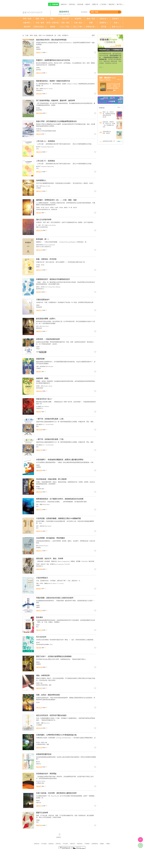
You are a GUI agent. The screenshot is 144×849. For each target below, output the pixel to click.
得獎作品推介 (39, 26)
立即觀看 (86, 843)
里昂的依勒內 (39, 244)
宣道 (37, 822)
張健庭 (38, 605)
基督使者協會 (39, 388)
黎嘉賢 (38, 800)
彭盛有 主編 (39, 683)
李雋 (104, 126)
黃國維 (38, 820)
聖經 (52, 18)
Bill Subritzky (49, 366)
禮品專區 (27, 26)
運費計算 (95, 4)
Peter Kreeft (48, 526)
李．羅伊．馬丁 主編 (41, 225)
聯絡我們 (112, 4)
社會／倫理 (40, 22)
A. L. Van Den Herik (48, 424)
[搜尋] (119, 12)
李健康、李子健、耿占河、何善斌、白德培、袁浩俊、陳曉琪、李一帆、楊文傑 (56, 207)
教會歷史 (78, 18)
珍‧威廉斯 (38, 406)
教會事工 (115, 18)
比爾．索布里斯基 (40, 366)
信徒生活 (103, 18)
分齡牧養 (26, 22)
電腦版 (102, 843)
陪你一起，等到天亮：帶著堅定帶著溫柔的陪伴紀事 (109, 113)
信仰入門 (65, 18)
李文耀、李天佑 (40, 264)
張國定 (38, 305)
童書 (91, 22)
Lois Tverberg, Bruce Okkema (52, 286)
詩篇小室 (38, 802)
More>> (101, 67)
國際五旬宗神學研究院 (42, 227)
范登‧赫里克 (39, 424)
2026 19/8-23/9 (64, 12)
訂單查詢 (103, 4)
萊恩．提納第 (106, 133)
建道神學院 (39, 110)
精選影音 (103, 22)
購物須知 (36, 843)
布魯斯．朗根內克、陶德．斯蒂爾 (45, 564)
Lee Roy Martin (51, 225)
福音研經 (38, 69)
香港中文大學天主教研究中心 (43, 246)
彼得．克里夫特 (40, 526)
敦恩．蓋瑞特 (39, 88)
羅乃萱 (104, 117)
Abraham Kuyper (43, 545)
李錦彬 (38, 67)
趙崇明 (38, 642)
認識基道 (51, 843)
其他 (115, 22)
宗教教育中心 (39, 408)
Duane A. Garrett (48, 88)
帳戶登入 (120, 4)
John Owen (45, 326)
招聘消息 (72, 4)
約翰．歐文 (39, 326)
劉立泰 (38, 761)
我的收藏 (80, 4)
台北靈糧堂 (39, 725)
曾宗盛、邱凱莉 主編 (41, 742)
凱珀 (37, 545)
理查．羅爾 (39, 504)
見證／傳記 (65, 22)
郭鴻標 (38, 108)
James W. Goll (46, 186)
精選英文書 (90, 26)
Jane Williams (45, 406)
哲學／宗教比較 (53, 22)
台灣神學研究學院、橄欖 (42, 744)
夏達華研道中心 (40, 288)
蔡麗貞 (38, 662)
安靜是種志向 (107, 131)
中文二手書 (65, 26)
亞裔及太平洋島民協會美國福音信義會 (46, 130)
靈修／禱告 (91, 18)
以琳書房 (38, 188)
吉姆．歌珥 (39, 186)
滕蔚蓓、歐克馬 (40, 286)
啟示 (37, 506)
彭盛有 (38, 346)
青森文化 (38, 763)
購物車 (87, 4)
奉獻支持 (64, 4)
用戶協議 (43, 843)
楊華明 (38, 47)
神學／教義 (27, 18)
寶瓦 (37, 626)
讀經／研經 (40, 18)
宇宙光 (38, 348)
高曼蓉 (38, 465)
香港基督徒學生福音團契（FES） (44, 644)
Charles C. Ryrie (48, 386)
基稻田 (38, 266)
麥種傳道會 (39, 328)
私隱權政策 (95, 843)
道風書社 (38, 49)
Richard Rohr (46, 504)
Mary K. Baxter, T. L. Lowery (55, 583)
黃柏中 (38, 625)
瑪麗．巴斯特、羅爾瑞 (42, 583)
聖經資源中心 (39, 90)
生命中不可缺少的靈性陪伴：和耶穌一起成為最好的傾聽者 (113, 86)
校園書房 (38, 664)
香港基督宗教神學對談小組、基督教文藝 (46, 209)
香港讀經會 (39, 307)
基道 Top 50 (116, 26)
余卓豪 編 (38, 128)
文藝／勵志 (78, 22)
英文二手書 (77, 26)
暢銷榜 (52, 26)
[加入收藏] (95, 53)
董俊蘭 (38, 486)
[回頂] (140, 839)
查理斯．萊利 (39, 386)
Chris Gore (46, 723)
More (118, 79)
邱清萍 (38, 702)
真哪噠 (38, 585)
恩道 (37, 426)
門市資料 (65, 843)
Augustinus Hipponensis (47, 146)
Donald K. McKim (40, 781)
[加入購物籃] (47, 52)
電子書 (103, 26)
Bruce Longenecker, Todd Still (61, 564)
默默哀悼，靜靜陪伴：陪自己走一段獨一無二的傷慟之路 (109, 123)
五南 (37, 148)
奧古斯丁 (38, 146)
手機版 (108, 843)
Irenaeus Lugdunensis (49, 244)
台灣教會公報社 (40, 488)
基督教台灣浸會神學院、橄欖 (43, 685)
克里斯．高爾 (39, 723)
